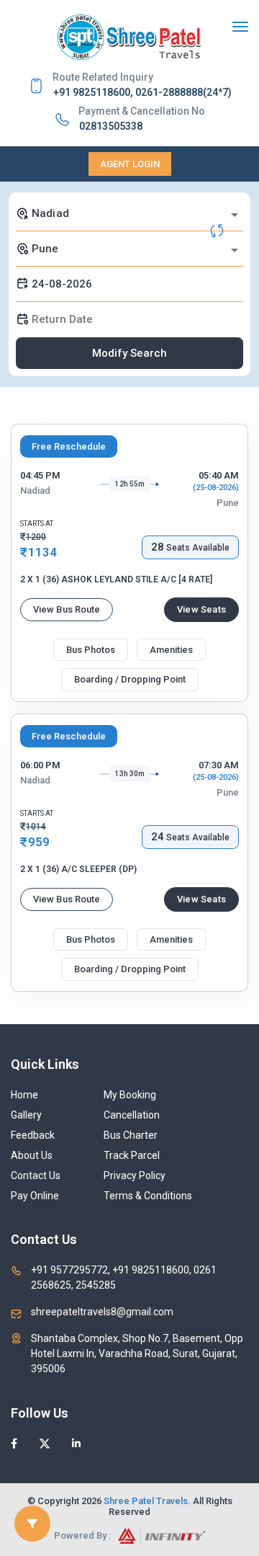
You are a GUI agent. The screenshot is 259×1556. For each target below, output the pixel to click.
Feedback (33, 1135)
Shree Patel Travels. (147, 1500)
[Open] (234, 215)
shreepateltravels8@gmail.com (102, 1311)
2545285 (94, 1285)
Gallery (26, 1115)
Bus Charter (131, 1135)
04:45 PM (40, 475)
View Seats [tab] (201, 609)
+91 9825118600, (151, 1270)
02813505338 (110, 126)
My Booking (130, 1095)
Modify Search (129, 353)
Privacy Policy (134, 1175)
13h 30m (130, 774)
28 (157, 547)
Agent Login (130, 164)
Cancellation (132, 1115)
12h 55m (130, 484)
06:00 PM (40, 765)
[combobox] (129, 213)
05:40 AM (219, 475)
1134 (42, 552)
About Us (32, 1155)
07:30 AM (219, 765)
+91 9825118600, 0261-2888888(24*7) (142, 92)
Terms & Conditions (148, 1195)
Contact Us (35, 1175)
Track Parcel (132, 1155)
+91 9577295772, (71, 1270)
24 (157, 836)
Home (24, 1095)
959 (39, 842)
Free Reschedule (69, 446)
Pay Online (35, 1195)
